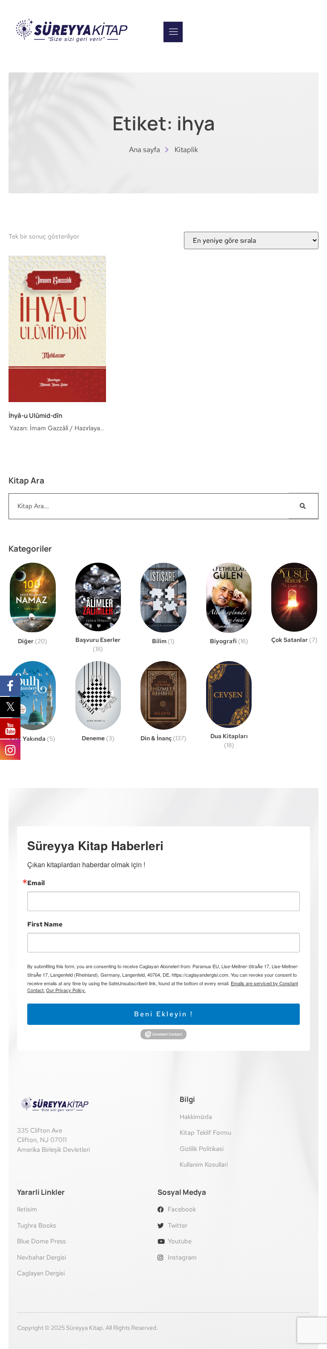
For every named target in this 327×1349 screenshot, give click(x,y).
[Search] (303, 506)
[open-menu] (173, 32)
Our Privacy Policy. (66, 990)
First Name (45, 924)
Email (36, 883)
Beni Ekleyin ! (163, 1014)
